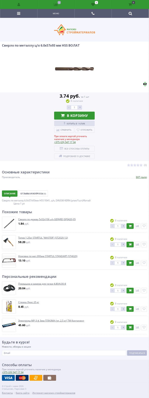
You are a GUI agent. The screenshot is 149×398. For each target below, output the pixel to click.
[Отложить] (144, 226)
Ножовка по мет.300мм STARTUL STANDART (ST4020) (47, 256)
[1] (128, 165)
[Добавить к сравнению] (137, 226)
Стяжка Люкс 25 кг (28, 302)
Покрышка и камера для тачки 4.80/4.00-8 (42, 283)
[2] (131, 165)
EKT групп (141, 177)
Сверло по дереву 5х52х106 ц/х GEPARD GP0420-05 (47, 219)
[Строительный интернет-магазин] (74, 29)
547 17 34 (65, 142)
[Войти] (18, 4)
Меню (56, 13)
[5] (141, 165)
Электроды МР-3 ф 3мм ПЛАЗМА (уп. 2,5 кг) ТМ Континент (51, 320)
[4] (137, 165)
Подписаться (137, 353)
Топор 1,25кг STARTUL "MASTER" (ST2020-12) (43, 237)
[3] (134, 165)
